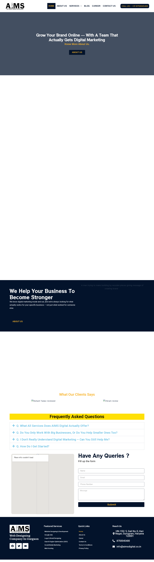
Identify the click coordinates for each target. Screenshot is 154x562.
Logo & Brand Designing (53, 538)
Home (51, 6)
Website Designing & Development (56, 531)
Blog (87, 6)
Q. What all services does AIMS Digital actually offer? (52, 425)
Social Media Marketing (52, 545)
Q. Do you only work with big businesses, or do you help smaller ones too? (66, 432)
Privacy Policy (83, 548)
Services (74, 6)
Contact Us (109, 6)
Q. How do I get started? (32, 446)
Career (96, 6)
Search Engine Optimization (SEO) (56, 541)
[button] (80, 6)
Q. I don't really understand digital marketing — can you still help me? (63, 439)
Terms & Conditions (85, 545)
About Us (62, 6)
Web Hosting (49, 548)
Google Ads (49, 535)
